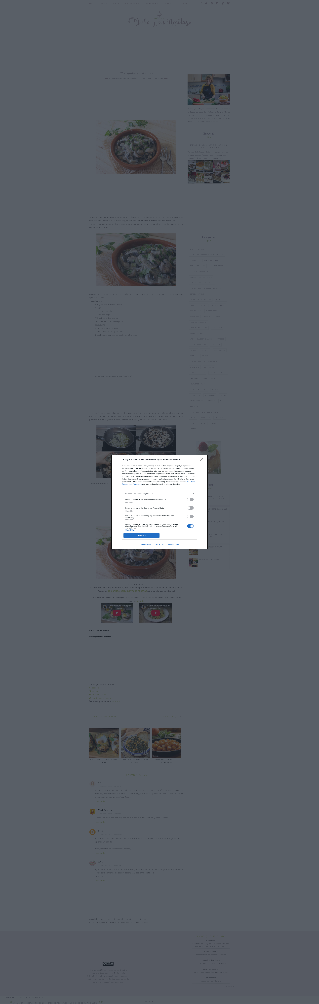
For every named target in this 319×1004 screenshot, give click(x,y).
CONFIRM (141, 535)
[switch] (190, 499)
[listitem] (159, 494)
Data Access (159, 544)
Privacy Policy (173, 544)
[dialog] (159, 502)
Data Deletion (145, 544)
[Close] (202, 460)
